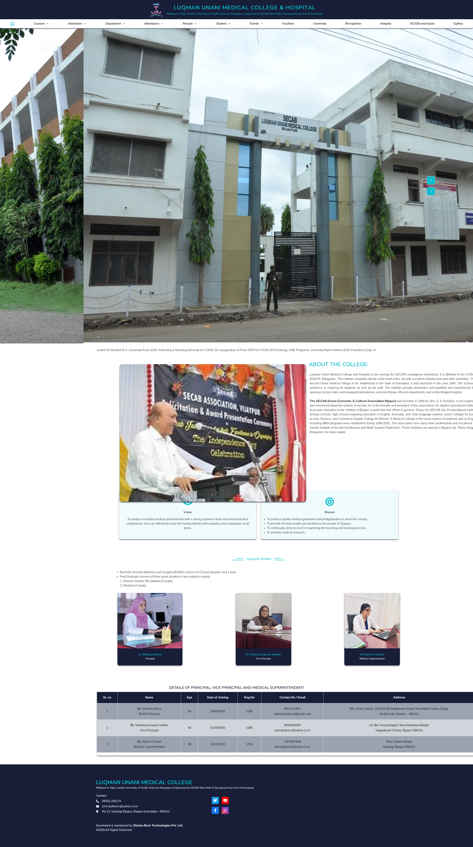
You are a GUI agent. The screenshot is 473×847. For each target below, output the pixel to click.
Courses (39, 23)
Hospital (385, 23)
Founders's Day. (301, 350)
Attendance (151, 23)
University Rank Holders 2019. (269, 350)
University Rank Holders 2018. (332, 350)
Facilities (288, 23)
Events (254, 23)
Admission (75, 23)
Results (188, 23)
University (319, 23)
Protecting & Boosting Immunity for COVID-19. (128, 350)
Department (113, 23)
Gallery (458, 23)
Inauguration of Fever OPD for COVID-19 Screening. (193, 350)
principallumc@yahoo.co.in (120, 806)
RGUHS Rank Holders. (368, 350)
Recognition (353, 23)
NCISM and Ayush (422, 23)
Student (221, 23)
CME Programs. (238, 350)
